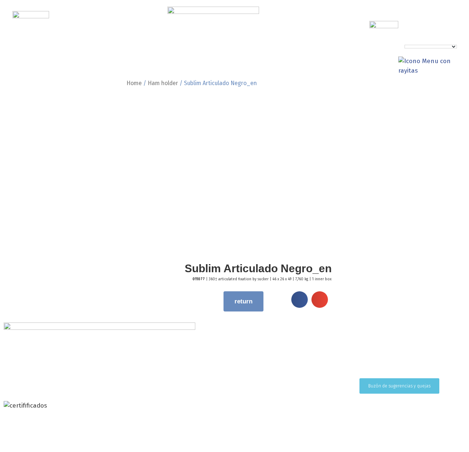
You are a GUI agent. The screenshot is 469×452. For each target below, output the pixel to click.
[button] (299, 299)
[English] (450, 41)
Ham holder (163, 83)
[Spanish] (465, 41)
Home (134, 83)
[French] (457, 41)
